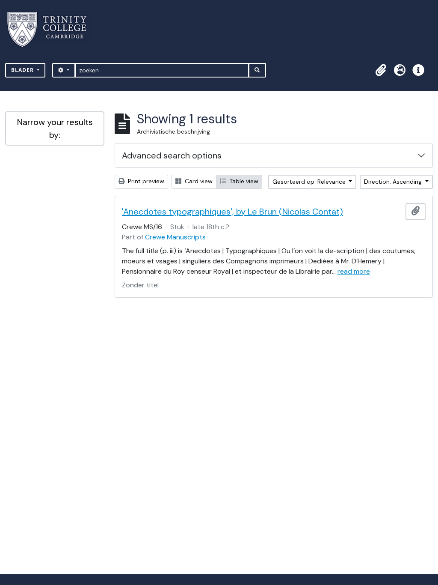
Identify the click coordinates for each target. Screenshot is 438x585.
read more (353, 271)
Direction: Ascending (393, 181)
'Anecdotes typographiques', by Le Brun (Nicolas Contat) (232, 211)
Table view (243, 181)
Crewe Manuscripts (175, 237)
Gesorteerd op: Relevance (309, 181)
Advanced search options (172, 155)
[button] (380, 70)
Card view (198, 181)
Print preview (145, 181)
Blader (23, 70)
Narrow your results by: (55, 128)
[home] (52, 29)
